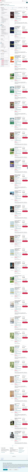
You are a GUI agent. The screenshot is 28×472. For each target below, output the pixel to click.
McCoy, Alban (16, 433)
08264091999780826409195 (18, 211)
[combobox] (15, 2)
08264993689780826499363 (18, 196)
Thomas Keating (17, 391)
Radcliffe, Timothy (17, 103)
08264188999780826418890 (18, 394)
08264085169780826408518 (18, 91)
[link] (26, 7)
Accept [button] (5, 469)
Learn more (2, 22)
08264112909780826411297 (18, 16)
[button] (11, 7)
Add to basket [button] (25, 32)
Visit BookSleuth (12, 453)
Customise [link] (15, 469)
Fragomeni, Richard (17, 13)
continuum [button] (5, 5)
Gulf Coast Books (18, 294)
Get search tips (20, 449)
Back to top (14, 456)
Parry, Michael (16, 162)
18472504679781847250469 (18, 279)
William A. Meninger (17, 88)
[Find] (27, 2)
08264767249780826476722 (18, 436)
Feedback (27, 168)
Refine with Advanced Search (11, 5)
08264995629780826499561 (18, 107)
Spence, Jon (16, 276)
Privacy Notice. (19, 467)
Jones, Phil (16, 193)
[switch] (1, 51)
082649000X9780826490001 (18, 165)
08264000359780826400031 (18, 306)
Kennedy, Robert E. (17, 207)
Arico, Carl (16, 289)
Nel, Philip (16, 28)
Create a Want (3, 452)
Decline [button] (10, 469)
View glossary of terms (21, 450)
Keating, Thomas (17, 334)
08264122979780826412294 (18, 366)
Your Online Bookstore (18, 242)
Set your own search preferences (21, 452)
